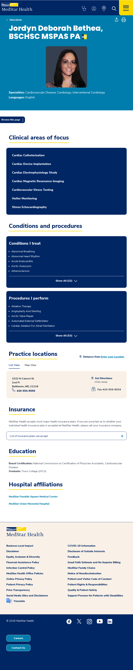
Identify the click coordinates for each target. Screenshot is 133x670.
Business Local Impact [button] (19, 546)
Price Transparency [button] (18, 590)
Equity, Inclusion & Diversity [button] (23, 557)
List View (14, 365)
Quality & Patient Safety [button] (82, 590)
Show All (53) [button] (77, 335)
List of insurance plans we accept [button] (29, 436)
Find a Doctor (16, 19)
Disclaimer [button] (12, 551)
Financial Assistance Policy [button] (22, 562)
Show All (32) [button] (64, 281)
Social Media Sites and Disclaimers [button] (27, 595)
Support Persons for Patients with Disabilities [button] (95, 595)
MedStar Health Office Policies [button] (24, 573)
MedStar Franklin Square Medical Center (33, 496)
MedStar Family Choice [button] (81, 568)
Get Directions (103, 378)
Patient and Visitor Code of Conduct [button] (89, 579)
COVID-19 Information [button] (82, 546)
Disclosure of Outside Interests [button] (86, 551)
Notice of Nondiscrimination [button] (84, 573)
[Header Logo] (17, 5)
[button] (84, 8)
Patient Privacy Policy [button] (19, 584)
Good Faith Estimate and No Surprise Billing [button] (94, 562)
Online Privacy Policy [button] (19, 579)
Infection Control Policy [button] (20, 568)
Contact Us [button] (18, 648)
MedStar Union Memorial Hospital (29, 504)
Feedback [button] (73, 557)
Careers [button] (18, 638)
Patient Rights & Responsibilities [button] (87, 584)
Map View (30, 365)
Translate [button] (19, 601)
